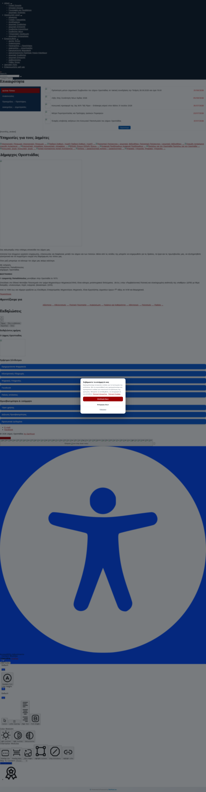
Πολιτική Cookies (114, 394)
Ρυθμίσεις (103, 409)
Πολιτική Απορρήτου (100, 394)
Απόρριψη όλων (103, 405)
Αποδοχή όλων (103, 399)
